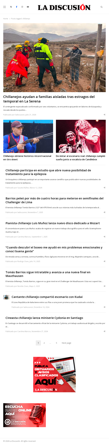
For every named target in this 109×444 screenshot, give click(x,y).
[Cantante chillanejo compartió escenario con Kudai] (6, 296)
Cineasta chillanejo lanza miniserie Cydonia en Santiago (44, 318)
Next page (66, 343)
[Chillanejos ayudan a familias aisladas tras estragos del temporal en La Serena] (54, 25)
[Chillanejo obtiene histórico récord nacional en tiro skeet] (28, 121)
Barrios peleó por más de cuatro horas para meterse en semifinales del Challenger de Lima (54, 200)
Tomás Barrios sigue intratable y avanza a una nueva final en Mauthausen (48, 274)
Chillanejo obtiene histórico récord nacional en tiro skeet (27, 157)
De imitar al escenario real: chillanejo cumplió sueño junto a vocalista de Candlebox (80, 157)
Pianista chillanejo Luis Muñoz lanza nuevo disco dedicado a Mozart (53, 223)
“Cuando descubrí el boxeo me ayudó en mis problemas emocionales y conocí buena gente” (54, 249)
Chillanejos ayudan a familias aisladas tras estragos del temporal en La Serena (49, 98)
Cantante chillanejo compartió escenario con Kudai (47, 297)
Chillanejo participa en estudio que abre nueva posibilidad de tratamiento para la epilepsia (48, 172)
